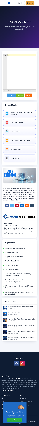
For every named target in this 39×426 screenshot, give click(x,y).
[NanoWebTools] (9, 3)
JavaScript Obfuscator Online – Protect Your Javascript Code (19, 293)
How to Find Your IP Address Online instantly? (22, 331)
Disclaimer (23, 398)
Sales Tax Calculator (14, 313)
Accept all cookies (15, 420)
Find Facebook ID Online (13, 261)
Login (31, 3)
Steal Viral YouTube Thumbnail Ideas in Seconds (22, 319)
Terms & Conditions (26, 401)
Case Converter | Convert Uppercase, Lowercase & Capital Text (17, 281)
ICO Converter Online (12, 269)
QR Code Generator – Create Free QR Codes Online (19, 287)
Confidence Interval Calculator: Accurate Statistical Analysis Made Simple (22, 307)
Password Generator (11, 265)
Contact (4, 401)
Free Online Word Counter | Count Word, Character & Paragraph (18, 274)
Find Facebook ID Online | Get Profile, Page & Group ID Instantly (22, 337)
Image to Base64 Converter (14, 256)
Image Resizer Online (11, 252)
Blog (3, 398)
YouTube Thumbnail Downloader (15, 248)
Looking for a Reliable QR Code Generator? (22, 325)
